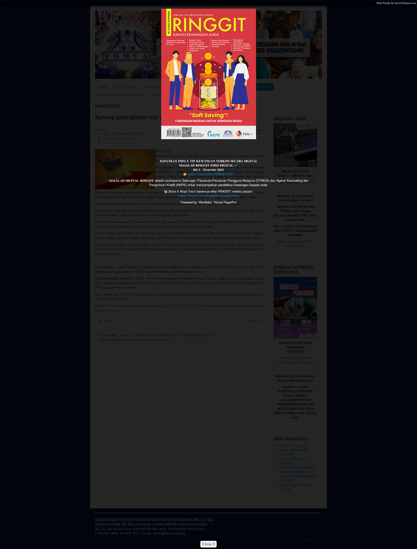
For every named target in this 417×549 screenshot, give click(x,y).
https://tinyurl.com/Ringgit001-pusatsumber (209, 195)
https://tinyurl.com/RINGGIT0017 (211, 174)
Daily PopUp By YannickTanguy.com (396, 3)
